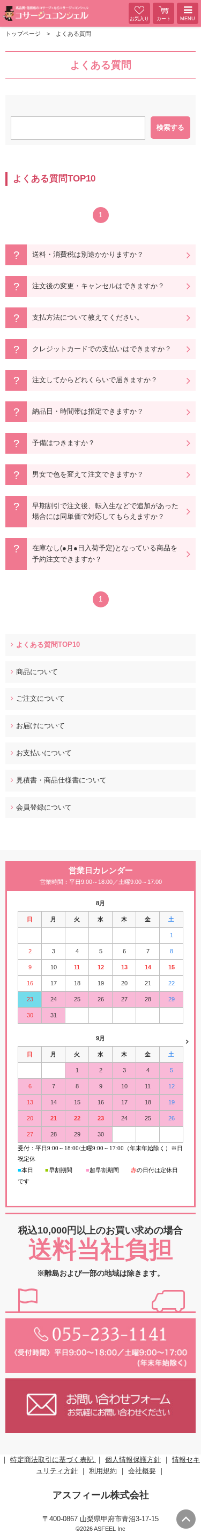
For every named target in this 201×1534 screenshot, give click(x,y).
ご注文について (40, 698)
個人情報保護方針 (133, 1460)
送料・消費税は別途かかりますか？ (88, 254)
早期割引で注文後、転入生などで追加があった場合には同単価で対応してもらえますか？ (105, 511)
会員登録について (44, 807)
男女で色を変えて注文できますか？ (88, 474)
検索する (170, 127)
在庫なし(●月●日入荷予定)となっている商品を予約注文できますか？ (104, 553)
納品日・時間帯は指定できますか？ (88, 411)
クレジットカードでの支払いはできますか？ (102, 349)
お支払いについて (44, 753)
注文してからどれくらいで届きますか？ (95, 380)
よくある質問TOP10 (48, 645)
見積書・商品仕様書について (61, 780)
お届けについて (40, 726)
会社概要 (142, 1471)
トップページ (23, 33)
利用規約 (103, 1471)
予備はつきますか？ (63, 443)
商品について (37, 672)
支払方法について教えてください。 (88, 317)
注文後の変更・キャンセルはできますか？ (98, 286)
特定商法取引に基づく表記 (53, 1460)
